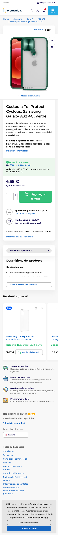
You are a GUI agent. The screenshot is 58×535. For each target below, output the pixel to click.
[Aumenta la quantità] (15, 195)
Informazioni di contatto (15, 484)
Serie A (30, 19)
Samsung (17, 19)
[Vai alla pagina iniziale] (12, 10)
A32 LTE (41, 19)
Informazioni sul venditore (19, 236)
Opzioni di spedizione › (20, 165)
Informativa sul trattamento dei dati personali (13, 490)
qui (46, 517)
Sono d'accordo (29, 528)
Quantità (10, 196)
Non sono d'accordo (29, 522)
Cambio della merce (13, 473)
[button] (31, 10)
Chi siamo (8, 451)
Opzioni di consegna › (25, 213)
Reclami (7, 462)
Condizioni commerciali (15, 459)
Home (6, 19)
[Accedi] (37, 10)
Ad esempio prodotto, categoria (26, 24)
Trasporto (8, 455)
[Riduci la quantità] (15, 198)
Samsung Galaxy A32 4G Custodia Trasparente (20, 338)
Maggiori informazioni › (18, 150)
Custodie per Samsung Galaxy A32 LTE (25, 22)
